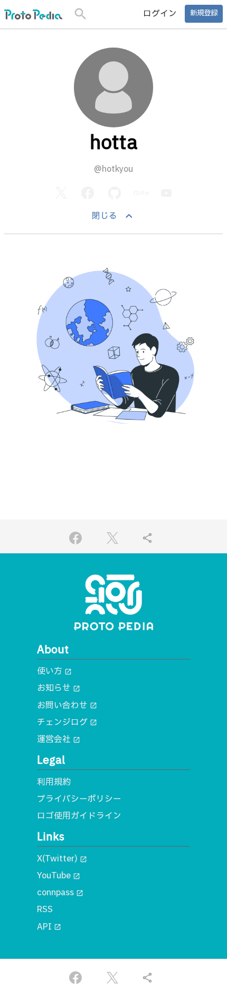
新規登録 (203, 13)
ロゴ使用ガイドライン (79, 816)
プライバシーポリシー (79, 799)
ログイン (160, 13)
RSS (45, 909)
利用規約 (54, 782)
